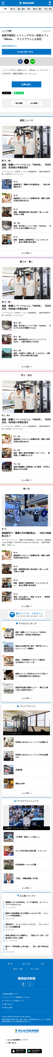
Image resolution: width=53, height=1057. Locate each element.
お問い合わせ (8, 1004)
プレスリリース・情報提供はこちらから (17, 997)
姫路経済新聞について (11, 994)
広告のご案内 (8, 1007)
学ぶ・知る (48, 9)
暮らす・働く (37, 9)
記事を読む (26, 84)
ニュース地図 (6, 31)
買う (29, 9)
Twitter (29, 984)
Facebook (23, 984)
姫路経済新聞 (26, 3)
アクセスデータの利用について (14, 1001)
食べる (13, 9)
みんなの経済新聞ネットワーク (26, 1031)
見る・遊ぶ (21, 9)
